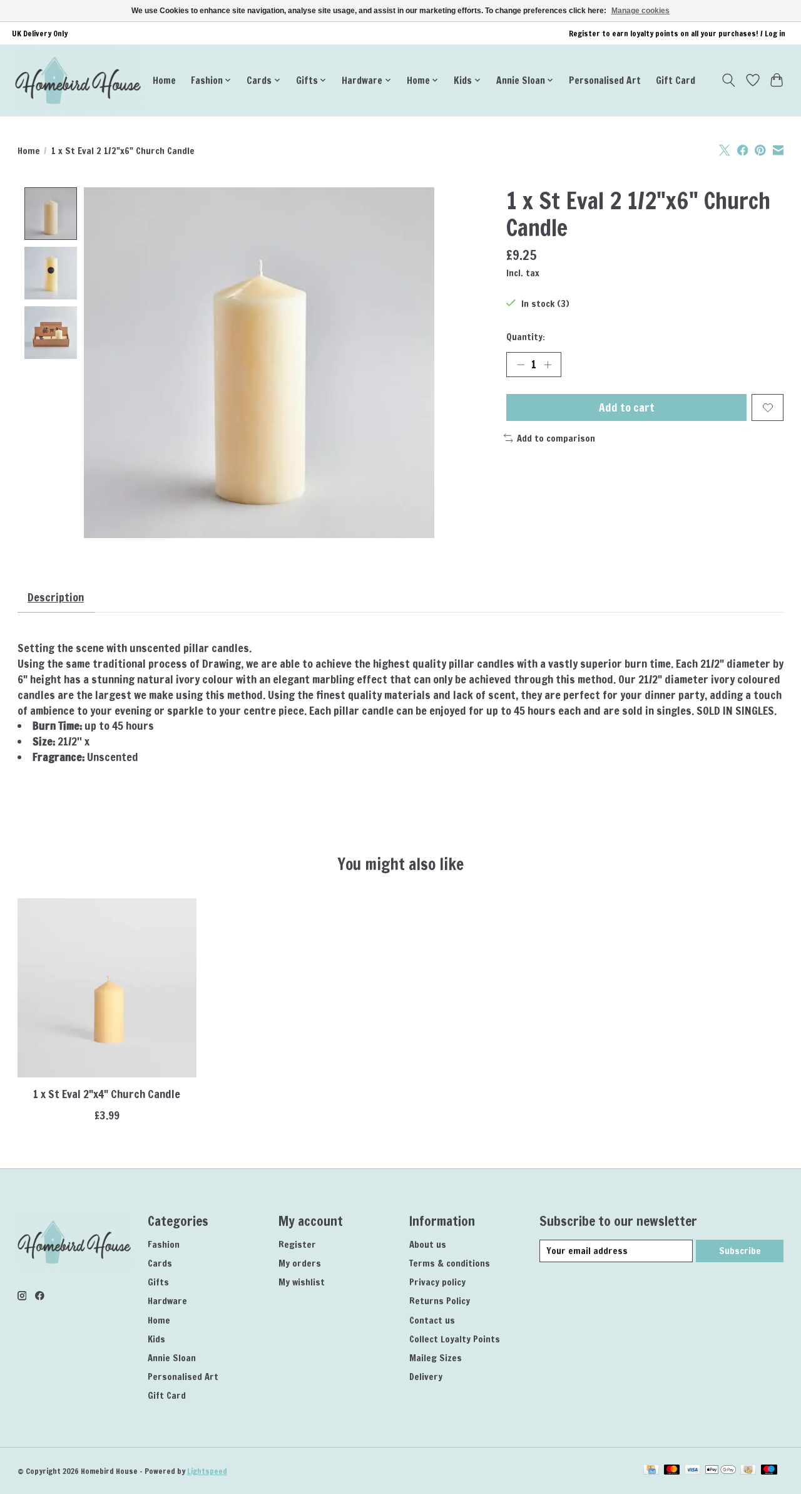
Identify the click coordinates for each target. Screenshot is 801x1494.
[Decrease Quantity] (520, 364)
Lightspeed (207, 1471)
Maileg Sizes (435, 1357)
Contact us (432, 1320)
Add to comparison (556, 438)
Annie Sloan (172, 1357)
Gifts (158, 1282)
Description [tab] (56, 597)
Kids (156, 1339)
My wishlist (301, 1282)
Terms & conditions (449, 1263)
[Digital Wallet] (720, 1471)
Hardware (167, 1300)
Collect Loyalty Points (454, 1339)
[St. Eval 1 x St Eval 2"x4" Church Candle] (107, 987)
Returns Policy (439, 1300)
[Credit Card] (651, 1471)
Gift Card (675, 80)
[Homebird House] (78, 80)
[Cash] (748, 1471)
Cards (160, 1263)
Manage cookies (640, 10)
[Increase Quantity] (547, 364)
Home (164, 80)
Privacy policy (437, 1282)
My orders (299, 1263)
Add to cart (627, 407)
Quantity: (525, 336)
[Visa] (693, 1471)
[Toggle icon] (728, 80)
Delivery (425, 1376)
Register (297, 1244)
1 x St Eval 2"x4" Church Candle (106, 1094)
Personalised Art (605, 80)
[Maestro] (769, 1471)
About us (427, 1244)
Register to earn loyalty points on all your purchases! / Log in (677, 33)
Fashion (164, 1244)
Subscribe (740, 1250)
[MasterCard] (672, 1471)
